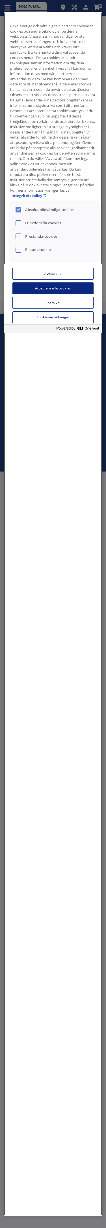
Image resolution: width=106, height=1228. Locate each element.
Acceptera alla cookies (53, 288)
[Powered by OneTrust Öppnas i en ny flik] (77, 329)
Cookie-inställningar (52, 317)
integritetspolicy (27, 195)
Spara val (53, 303)
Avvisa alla (52, 273)
